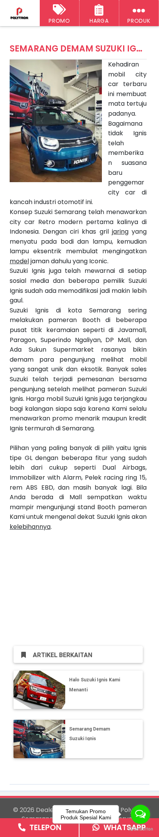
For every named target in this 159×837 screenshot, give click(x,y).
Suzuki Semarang (60, 212)
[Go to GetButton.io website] (140, 829)
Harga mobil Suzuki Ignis (62, 398)
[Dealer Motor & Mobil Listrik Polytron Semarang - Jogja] (19, 13)
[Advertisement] (78, 585)
